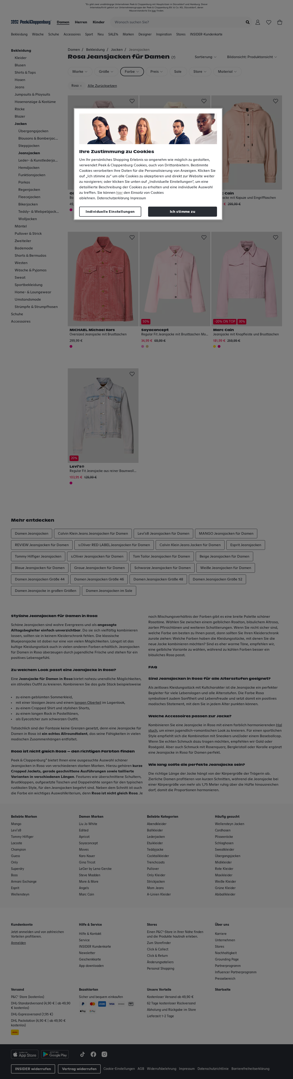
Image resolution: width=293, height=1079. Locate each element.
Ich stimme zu (182, 211)
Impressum (138, 198)
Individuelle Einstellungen (110, 211)
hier (119, 192)
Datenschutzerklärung (113, 198)
